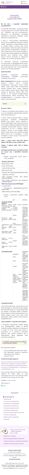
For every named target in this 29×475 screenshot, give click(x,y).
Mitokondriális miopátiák (10, 417)
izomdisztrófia (20, 28)
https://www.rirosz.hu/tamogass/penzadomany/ (14, 453)
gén (6, 115)
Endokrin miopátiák (9, 414)
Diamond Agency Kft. (20, 468)
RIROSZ (5, 466)
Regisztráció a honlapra (9, 436)
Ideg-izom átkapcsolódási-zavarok (13, 412)
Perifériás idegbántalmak (10, 408)
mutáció (6, 152)
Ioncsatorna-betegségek (10, 401)
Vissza (4, 385)
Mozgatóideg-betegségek (10, 403)
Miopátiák (6, 399)
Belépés (24, 1)
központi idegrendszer (10, 183)
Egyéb (6, 419)
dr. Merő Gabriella (11, 380)
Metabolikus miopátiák (10, 406)
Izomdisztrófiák (8, 397)
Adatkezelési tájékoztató (11, 463)
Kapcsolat (21, 463)
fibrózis (3, 57)
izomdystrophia (11, 78)
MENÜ (4, 7)
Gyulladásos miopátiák (10, 410)
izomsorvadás (6, 30)
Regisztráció (25, 3)
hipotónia (3, 83)
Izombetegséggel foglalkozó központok (13, 438)
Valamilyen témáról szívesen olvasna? (13, 443)
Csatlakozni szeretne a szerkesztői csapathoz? (15, 441)
